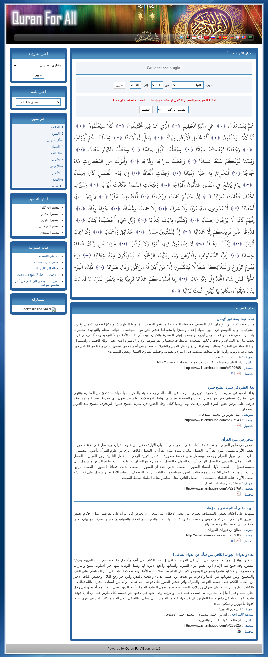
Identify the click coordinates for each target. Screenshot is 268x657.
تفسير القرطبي (49, 226)
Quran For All (134, 648)
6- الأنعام (57, 160)
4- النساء (57, 147)
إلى (145, 85)
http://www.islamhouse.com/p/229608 (212, 368)
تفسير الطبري (50, 220)
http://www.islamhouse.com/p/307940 (212, 420)
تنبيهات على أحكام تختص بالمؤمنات (229, 508)
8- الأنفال (57, 173)
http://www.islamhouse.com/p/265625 (212, 625)
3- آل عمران (55, 140)
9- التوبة (58, 179)
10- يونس (57, 186)
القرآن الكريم (244, 53)
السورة (210, 85)
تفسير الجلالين (49, 214)
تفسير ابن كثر (50, 207)
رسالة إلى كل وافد (47, 268)
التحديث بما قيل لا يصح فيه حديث (38, 275)
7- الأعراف (56, 166)
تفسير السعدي (49, 232)
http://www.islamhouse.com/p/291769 (212, 488)
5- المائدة (57, 153)
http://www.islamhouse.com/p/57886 (213, 535)
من (167, 85)
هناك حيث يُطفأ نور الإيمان (235, 319)
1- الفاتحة (57, 127)
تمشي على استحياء (46, 262)
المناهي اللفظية (49, 256)
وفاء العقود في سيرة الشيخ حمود (231, 387)
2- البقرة (57, 134)
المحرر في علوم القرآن (237, 439)
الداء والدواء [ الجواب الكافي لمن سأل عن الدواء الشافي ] (213, 555)
